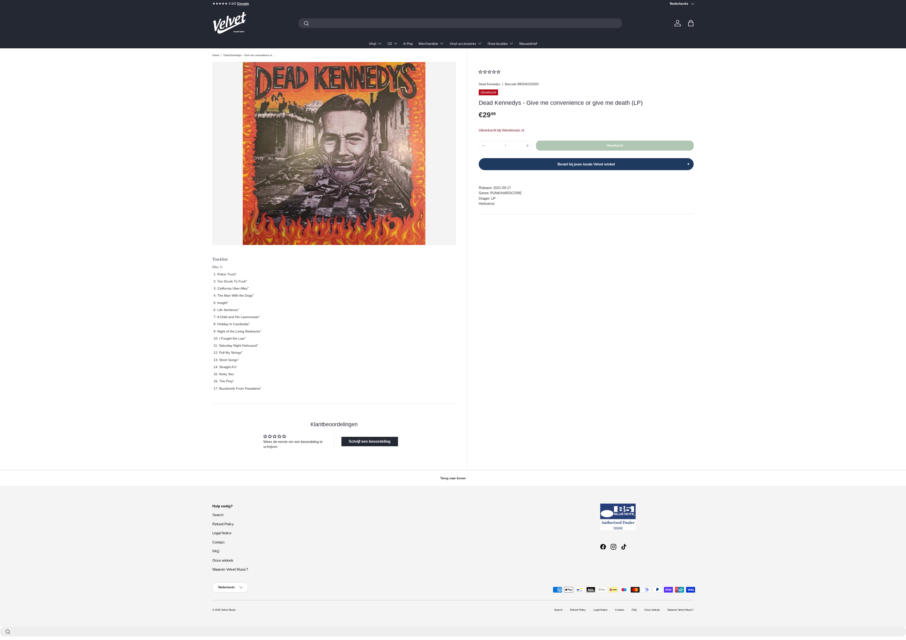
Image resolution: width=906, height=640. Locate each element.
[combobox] (460, 23)
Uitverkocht (615, 145)
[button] (691, 23)
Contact (218, 542)
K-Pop (408, 43)
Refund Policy (223, 524)
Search (217, 515)
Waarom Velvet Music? (230, 569)
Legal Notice (221, 533)
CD (390, 43)
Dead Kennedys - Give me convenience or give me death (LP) (250, 55)
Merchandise (428, 43)
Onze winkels (222, 560)
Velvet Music (228, 609)
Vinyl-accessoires (463, 43)
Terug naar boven (453, 478)
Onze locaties (498, 43)
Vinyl (372, 43)
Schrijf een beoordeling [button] (369, 441)
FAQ (215, 551)
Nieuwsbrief (528, 43)
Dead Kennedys (489, 84)
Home (215, 55)
